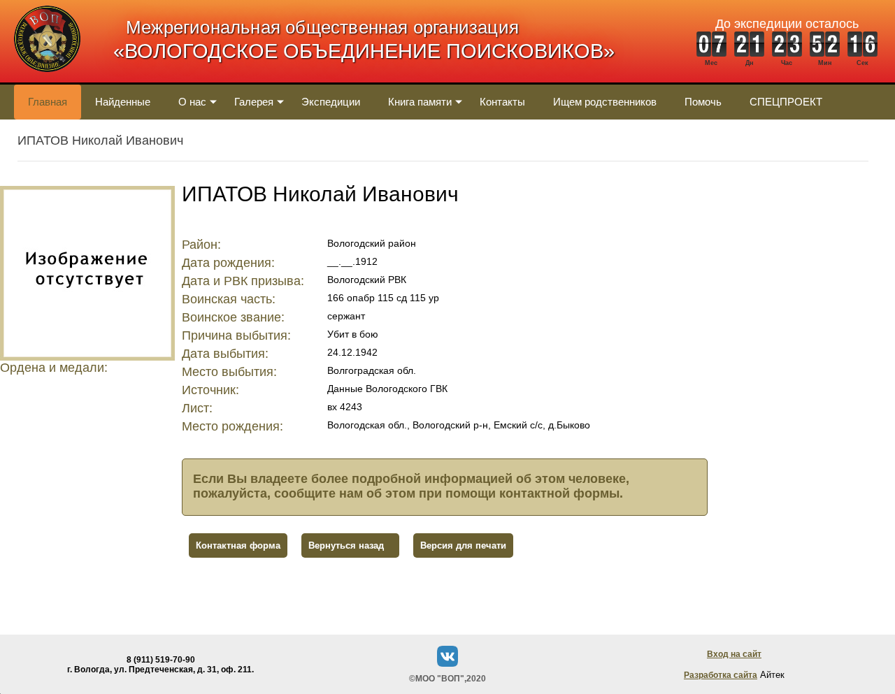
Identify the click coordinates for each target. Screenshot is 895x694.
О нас (192, 102)
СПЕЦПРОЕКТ (786, 102)
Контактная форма (238, 545)
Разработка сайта (720, 675)
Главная (47, 102)
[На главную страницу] (47, 79)
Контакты (502, 102)
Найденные (122, 102)
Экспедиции (330, 102)
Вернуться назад (346, 545)
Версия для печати (463, 545)
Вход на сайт (734, 654)
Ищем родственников (605, 102)
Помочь (703, 102)
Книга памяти (420, 102)
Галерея (253, 102)
